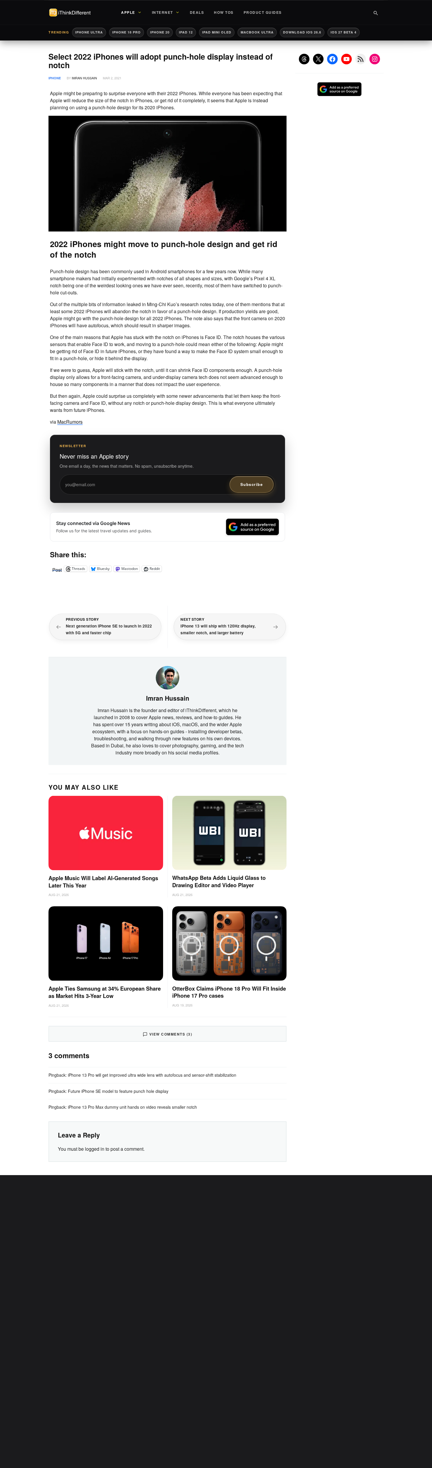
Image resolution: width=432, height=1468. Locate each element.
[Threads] (304, 59)
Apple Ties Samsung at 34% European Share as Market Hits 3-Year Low (104, 992)
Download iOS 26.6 (302, 32)
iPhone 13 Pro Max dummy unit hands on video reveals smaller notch (132, 1107)
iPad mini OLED (216, 32)
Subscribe (251, 484)
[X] (318, 59)
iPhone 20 (160, 32)
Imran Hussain (84, 78)
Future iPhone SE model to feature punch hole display (118, 1091)
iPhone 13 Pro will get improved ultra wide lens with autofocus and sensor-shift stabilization (152, 1075)
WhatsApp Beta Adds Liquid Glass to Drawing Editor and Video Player (219, 881)
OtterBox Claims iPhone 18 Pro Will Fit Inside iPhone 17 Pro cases (229, 992)
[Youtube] (346, 59)
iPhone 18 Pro (126, 32)
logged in (94, 1148)
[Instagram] (374, 59)
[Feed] (360, 59)
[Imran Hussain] (167, 677)
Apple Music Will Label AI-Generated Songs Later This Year (103, 882)
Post (57, 568)
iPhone (54, 78)
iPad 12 (186, 32)
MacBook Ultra (257, 32)
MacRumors (70, 421)
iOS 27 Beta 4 (343, 32)
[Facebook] (332, 59)
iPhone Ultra (89, 32)
